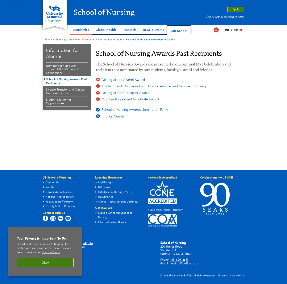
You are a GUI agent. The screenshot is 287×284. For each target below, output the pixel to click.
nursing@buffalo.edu (184, 263)
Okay (45, 262)
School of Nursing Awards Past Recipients (66, 81)
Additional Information (81, 40)
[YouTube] (68, 218)
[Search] (216, 30)
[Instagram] (53, 218)
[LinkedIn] (60, 218)
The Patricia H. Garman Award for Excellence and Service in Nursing (154, 86)
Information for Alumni (111, 40)
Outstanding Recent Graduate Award (130, 99)
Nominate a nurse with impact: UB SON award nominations (62, 69)
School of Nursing (104, 12)
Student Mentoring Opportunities (58, 101)
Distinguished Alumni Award (123, 80)
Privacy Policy (51, 252)
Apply (236, 9)
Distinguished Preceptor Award (126, 93)
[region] (45, 251)
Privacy (222, 276)
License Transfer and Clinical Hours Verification (65, 91)
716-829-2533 (179, 259)
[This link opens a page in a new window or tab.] (162, 220)
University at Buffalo (180, 276)
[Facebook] (45, 218)
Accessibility (237, 276)
